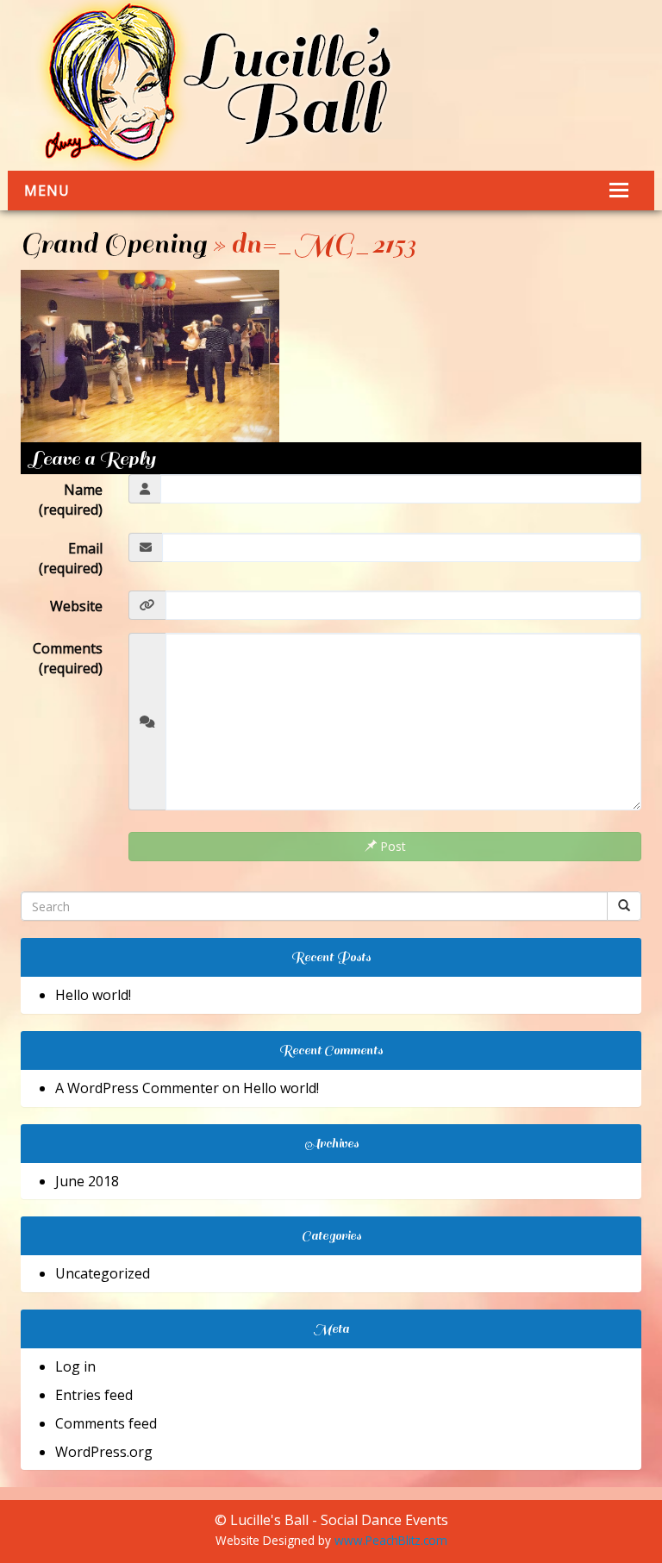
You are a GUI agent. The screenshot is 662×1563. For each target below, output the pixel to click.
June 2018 (87, 1181)
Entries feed (94, 1394)
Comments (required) (68, 658)
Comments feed (106, 1423)
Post (391, 846)
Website (76, 606)
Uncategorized (102, 1273)
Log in (75, 1366)
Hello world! (93, 994)
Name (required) (71, 499)
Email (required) (71, 558)
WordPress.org (104, 1451)
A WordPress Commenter (137, 1087)
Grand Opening (113, 244)
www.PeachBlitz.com (390, 1540)
